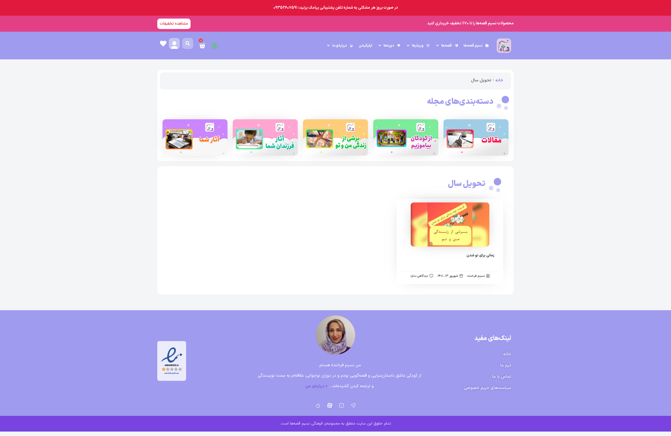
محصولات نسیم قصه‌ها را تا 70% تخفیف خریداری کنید (470, 23)
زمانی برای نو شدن (480, 255)
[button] (446, 46)
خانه (499, 80)
